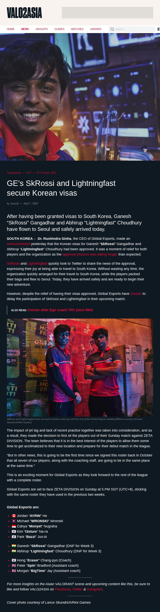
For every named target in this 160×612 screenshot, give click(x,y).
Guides (59, 29)
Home (10, 29)
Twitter (77, 589)
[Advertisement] (107, 12)
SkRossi (14, 263)
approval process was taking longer (89, 254)
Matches (77, 29)
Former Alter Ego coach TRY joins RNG (60, 310)
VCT (28, 172)
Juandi (14, 203)
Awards (95, 29)
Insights (42, 29)
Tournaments (14, 172)
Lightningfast (37, 263)
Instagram (94, 589)
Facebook (62, 589)
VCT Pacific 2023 (46, 172)
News (25, 29)
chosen (136, 294)
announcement (19, 244)
